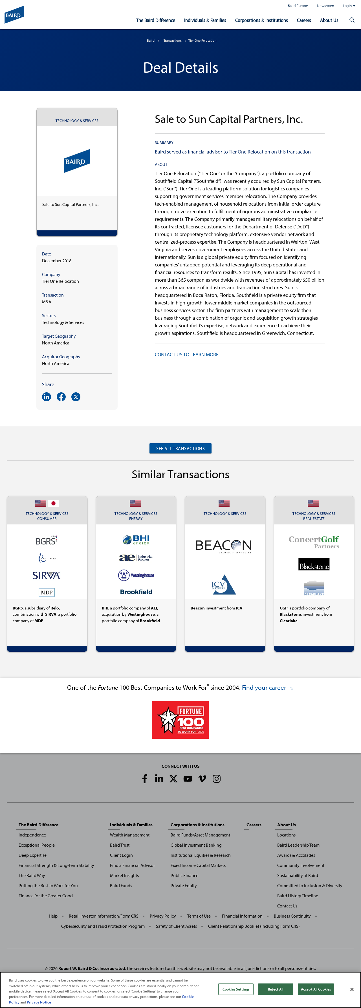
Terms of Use (199, 916)
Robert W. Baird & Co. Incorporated (91, 968)
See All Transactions (180, 448)
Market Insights (124, 875)
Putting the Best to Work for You (48, 885)
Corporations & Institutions (261, 20)
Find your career (265, 687)
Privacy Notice (39, 1002)
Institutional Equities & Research (201, 855)
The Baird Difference (155, 20)
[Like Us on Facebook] (144, 779)
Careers (304, 20)
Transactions (173, 40)
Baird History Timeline (297, 895)
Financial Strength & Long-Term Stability (56, 865)
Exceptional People (37, 845)
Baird (151, 40)
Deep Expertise (33, 855)
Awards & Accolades (296, 855)
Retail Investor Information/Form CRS (103, 916)
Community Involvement (300, 865)
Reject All (275, 989)
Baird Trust (119, 845)
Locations (286, 835)
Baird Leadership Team (298, 845)
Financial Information (242, 916)
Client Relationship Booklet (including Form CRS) (254, 926)
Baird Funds (121, 885)
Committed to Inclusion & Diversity (309, 885)
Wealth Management (129, 835)
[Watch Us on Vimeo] (202, 779)
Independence (32, 835)
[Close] (352, 989)
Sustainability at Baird (297, 875)
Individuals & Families (205, 20)
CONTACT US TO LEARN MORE (187, 354)
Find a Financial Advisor (132, 865)
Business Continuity (292, 916)
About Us (329, 20)
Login (347, 5)
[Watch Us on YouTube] (188, 779)
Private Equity (184, 885)
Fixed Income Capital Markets (198, 865)
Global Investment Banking (196, 845)
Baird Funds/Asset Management (200, 835)
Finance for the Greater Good (46, 895)
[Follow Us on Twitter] (173, 779)
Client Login (121, 855)
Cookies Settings (236, 989)
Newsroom (325, 5)
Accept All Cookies (316, 989)
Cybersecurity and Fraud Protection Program (103, 926)
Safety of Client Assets (176, 926)
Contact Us (287, 906)
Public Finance (184, 875)
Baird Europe (298, 5)
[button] (352, 20)
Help (53, 916)
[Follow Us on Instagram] (216, 779)
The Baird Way (32, 875)
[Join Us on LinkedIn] (159, 779)
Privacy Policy (163, 916)
